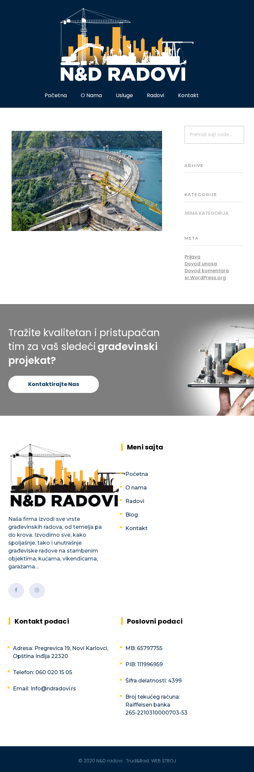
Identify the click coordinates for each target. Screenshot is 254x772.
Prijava (192, 256)
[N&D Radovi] (127, 44)
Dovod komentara (207, 270)
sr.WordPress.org (205, 277)
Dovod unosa (201, 263)
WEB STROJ (163, 760)
